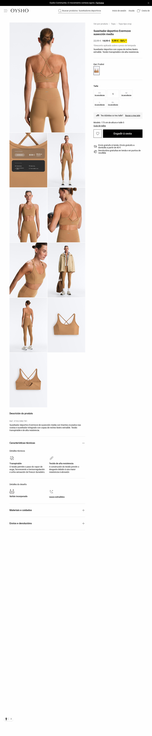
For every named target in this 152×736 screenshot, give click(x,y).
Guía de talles (100, 126)
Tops (113, 24)
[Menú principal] (6, 10)
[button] (143, 11)
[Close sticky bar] (148, 3)
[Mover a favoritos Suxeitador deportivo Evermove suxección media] (98, 133)
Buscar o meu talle (132, 115)
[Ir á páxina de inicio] (19, 10)
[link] (119, 10)
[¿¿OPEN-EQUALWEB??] (9, 718)
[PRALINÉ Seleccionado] (97, 70)
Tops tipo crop (125, 24)
